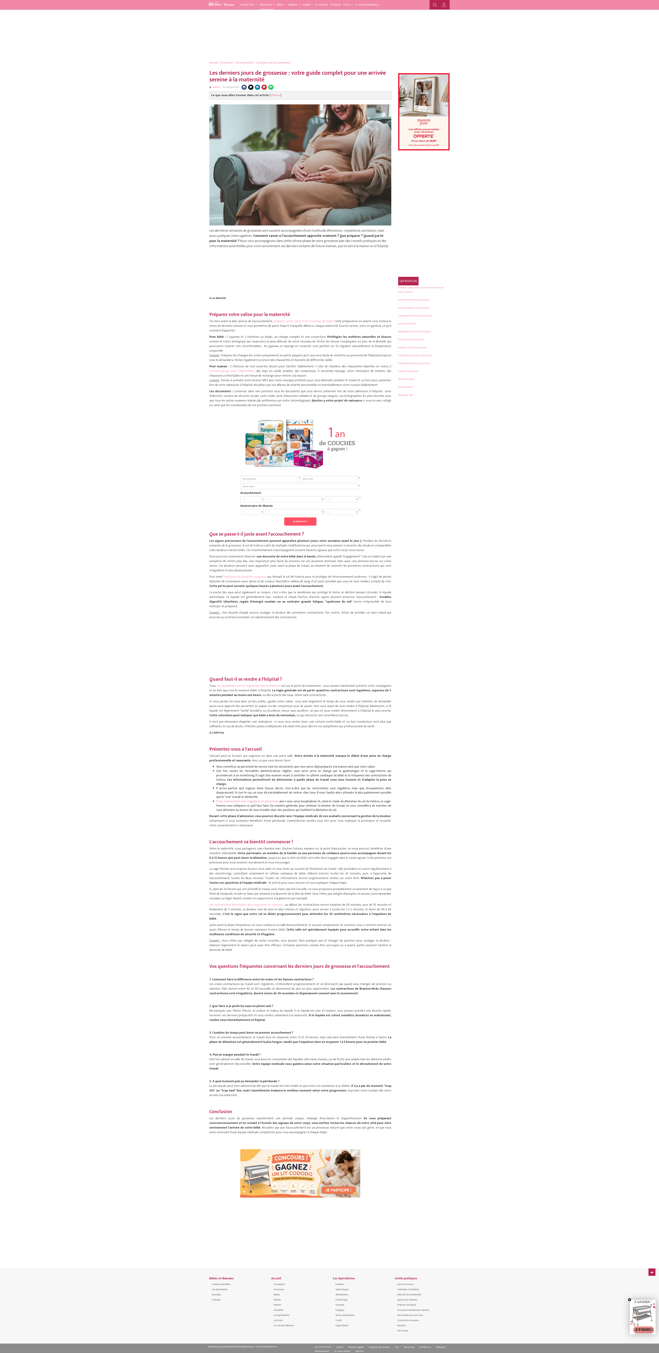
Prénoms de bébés (406, 1305)
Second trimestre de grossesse (413, 308)
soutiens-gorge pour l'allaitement (231, 371)
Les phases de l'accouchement (273, 62)
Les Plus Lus (408, 281)
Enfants (293, 5)
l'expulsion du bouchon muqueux (245, 576)
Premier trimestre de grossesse (414, 300)
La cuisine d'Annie (342, 1351)
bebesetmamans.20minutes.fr (222, 1346)
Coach (339, 1320)
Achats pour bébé (407, 324)
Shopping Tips (405, 395)
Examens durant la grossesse (412, 347)
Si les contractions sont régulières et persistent (247, 801)
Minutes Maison (322, 1351)
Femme (306, 5)
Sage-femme (342, 1325)
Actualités (321, 5)
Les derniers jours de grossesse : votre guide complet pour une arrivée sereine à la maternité (297, 76)
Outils (347, 5)
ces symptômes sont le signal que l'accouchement (249, 685)
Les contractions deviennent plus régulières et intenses (246, 904)
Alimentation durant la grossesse (414, 331)
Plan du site (409, 1347)
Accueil (213, 62)
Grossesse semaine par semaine (413, 1310)
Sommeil (340, 1305)
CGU (397, 1347)
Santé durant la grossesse (411, 339)
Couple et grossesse (408, 371)
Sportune (359, 1351)
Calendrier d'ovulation (408, 1289)
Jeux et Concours (405, 1284)
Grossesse (265, 5)
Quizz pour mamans (407, 1300)
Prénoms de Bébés (221, 1284)
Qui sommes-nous (323, 1347)
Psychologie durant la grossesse (414, 363)
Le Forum (335, 5)
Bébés (280, 5)
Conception (247, 5)
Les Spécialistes (220, 1289)
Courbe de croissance (408, 1320)
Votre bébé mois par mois (410, 1315)
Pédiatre (340, 1284)
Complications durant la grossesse (415, 355)
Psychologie (342, 1300)
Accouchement (244, 62)
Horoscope (402, 1331)
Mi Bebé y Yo (425, 1347)
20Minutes (440, 1347)
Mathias (216, 87)
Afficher (275, 95)
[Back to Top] (652, 1272)
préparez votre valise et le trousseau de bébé (303, 321)
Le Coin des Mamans (366, 5)
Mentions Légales (356, 1347)
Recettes (401, 1325)
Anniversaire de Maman (256, 505)
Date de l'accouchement (409, 1295)
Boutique (216, 1295)
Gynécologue (342, 1289)
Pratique (216, 1300)
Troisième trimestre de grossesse (415, 316)
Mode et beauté (406, 379)
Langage (340, 1310)
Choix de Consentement (266, 1346)
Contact (339, 1347)
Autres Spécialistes (345, 1315)
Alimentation (342, 1295)
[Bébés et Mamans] (221, 4)
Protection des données (379, 1347)
